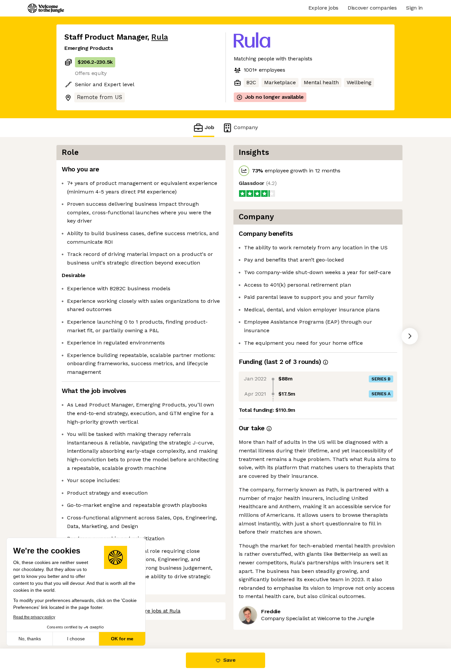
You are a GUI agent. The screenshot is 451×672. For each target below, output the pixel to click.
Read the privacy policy (34, 617)
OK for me (122, 638)
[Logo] (46, 8)
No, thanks (29, 638)
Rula (159, 37)
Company (246, 127)
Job (209, 127)
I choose (76, 638)
